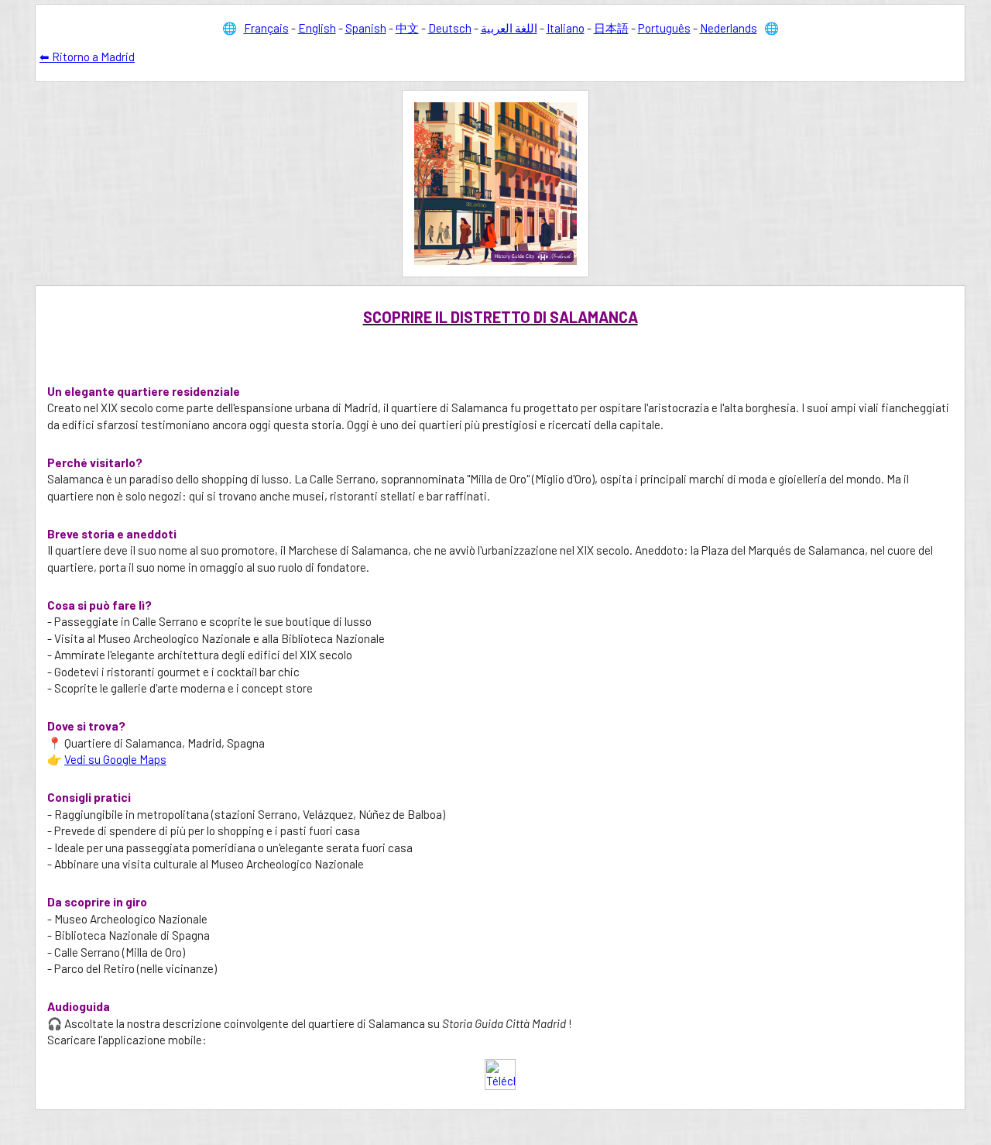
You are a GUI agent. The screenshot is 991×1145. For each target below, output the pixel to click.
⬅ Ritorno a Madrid (87, 57)
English (317, 28)
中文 (407, 28)
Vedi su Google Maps (115, 759)
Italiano (566, 28)
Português (664, 28)
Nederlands (728, 28)
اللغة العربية (509, 28)
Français (266, 28)
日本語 (611, 28)
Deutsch (449, 28)
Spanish (365, 28)
